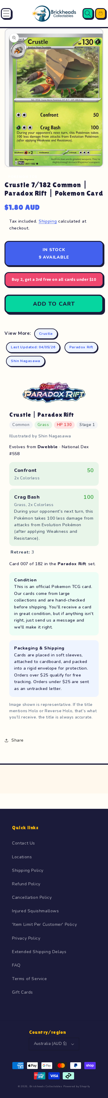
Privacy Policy (26, 938)
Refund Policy (26, 884)
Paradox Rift (81, 347)
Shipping (48, 221)
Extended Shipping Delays (39, 952)
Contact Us (23, 843)
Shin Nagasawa (25, 360)
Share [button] (17, 740)
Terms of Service (29, 979)
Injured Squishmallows (35, 911)
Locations (22, 857)
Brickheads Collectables (45, 1086)
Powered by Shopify (76, 1086)
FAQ (16, 965)
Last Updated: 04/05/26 (33, 347)
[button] (6, 13)
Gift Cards (22, 992)
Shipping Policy (28, 870)
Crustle (46, 333)
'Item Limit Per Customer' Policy (44, 924)
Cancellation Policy (32, 897)
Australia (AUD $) (50, 1043)
